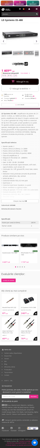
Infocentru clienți (9, 367)
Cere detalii (24, 73)
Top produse (8, 372)
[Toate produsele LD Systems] (20, 64)
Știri (5, 361)
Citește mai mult (19, 201)
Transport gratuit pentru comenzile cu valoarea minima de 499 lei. (20, 421)
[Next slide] (36, 41)
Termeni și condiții (25, 441)
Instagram (21, 431)
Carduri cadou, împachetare (13, 353)
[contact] (20, 9)
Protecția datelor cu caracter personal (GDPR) (20, 445)
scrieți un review (8, 280)
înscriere (34, 396)
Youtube (14, 431)
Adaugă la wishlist (20, 88)
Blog (5, 364)
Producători (8, 370)
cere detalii (20, 105)
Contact (6, 375)
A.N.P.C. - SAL (8, 381)
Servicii (6, 359)
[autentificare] (29, 9)
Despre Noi (8, 356)
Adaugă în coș (22, 81)
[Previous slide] (3, 41)
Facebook (5, 431)
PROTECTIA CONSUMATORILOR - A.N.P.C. (19, 443)
